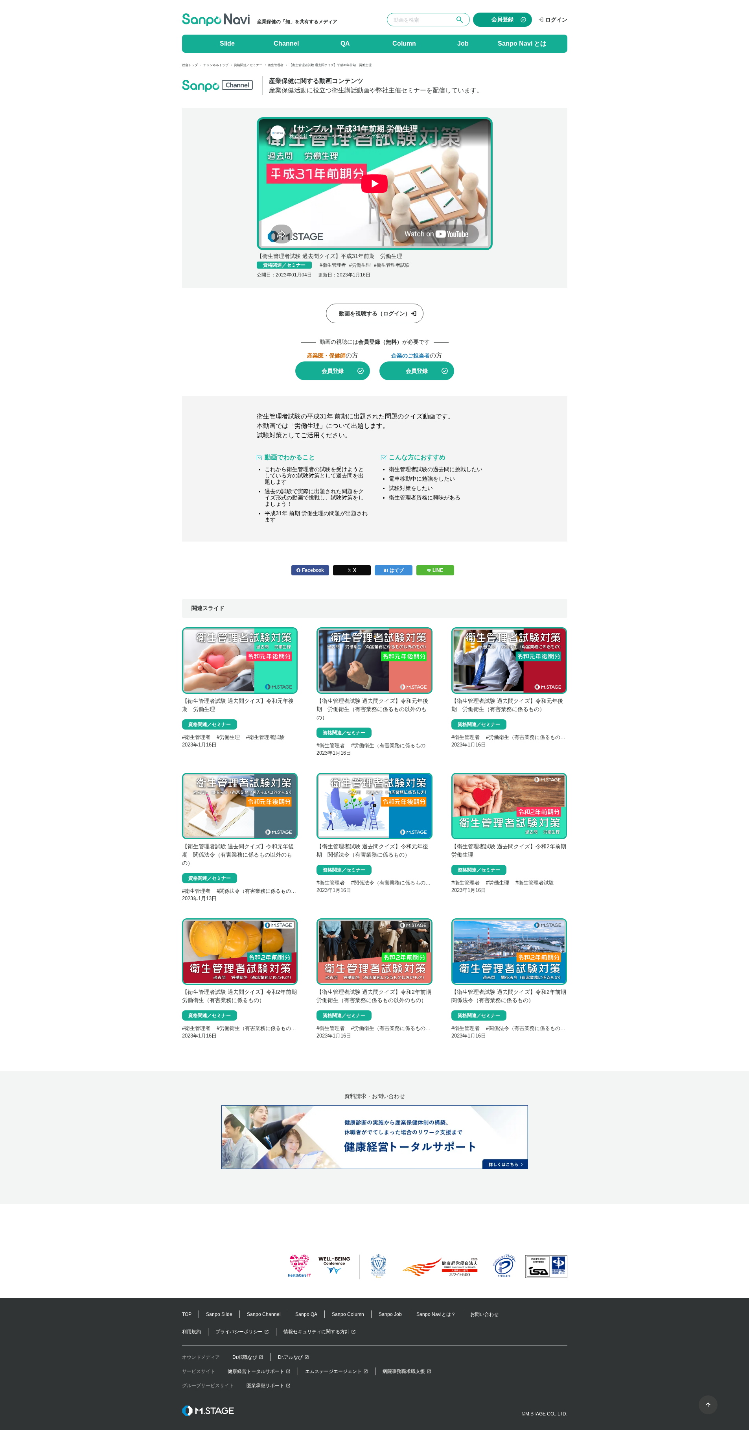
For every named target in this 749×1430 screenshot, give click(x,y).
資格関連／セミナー (284, 265)
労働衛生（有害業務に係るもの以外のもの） (405, 745)
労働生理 (361, 265)
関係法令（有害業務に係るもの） (392, 883)
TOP (186, 1314)
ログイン (556, 19)
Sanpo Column (348, 1314)
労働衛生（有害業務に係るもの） (527, 737)
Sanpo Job (390, 1314)
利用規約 (191, 1331)
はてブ (397, 570)
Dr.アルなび (290, 1357)
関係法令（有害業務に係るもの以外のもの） (270, 891)
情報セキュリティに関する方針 (316, 1331)
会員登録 (333, 371)
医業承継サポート (265, 1385)
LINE (437, 570)
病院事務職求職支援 (404, 1371)
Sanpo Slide (219, 1314)
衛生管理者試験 (393, 265)
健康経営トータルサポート (256, 1371)
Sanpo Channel (264, 1314)
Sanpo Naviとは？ (436, 1314)
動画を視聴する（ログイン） (374, 313)
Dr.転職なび (244, 1357)
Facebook (313, 570)
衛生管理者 (334, 265)
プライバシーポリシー (239, 1331)
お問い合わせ (484, 1314)
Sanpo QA (306, 1314)
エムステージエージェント (333, 1371)
